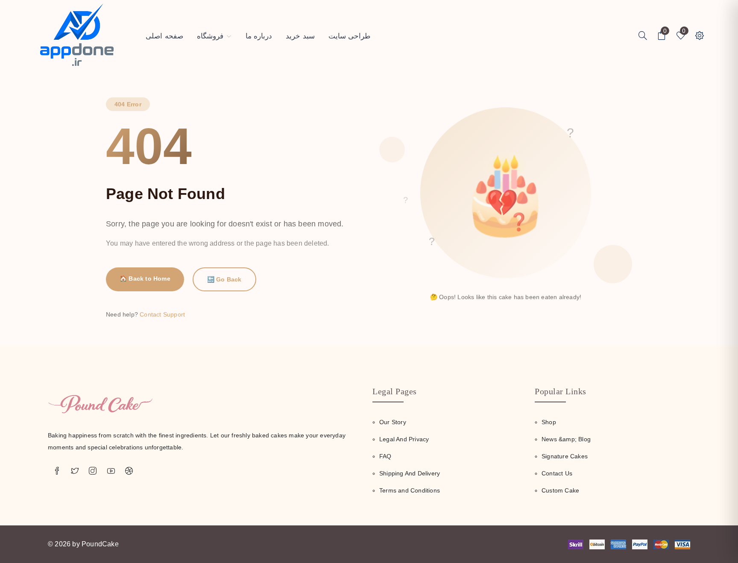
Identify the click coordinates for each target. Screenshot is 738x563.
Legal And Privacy (404, 439)
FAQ (385, 456)
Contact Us (557, 473)
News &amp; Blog (566, 439)
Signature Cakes (565, 456)
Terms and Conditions (409, 490)
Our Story (392, 422)
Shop (549, 422)
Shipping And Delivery (409, 473)
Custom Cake (560, 490)
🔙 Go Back (224, 279)
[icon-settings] (642, 36)
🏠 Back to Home (145, 278)
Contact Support (162, 314)
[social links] (57, 471)
